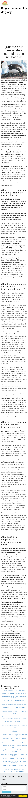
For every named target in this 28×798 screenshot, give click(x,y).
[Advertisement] (14, 29)
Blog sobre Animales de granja (14, 10)
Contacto (3, 779)
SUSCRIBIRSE (6, 792)
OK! (23, 795)
